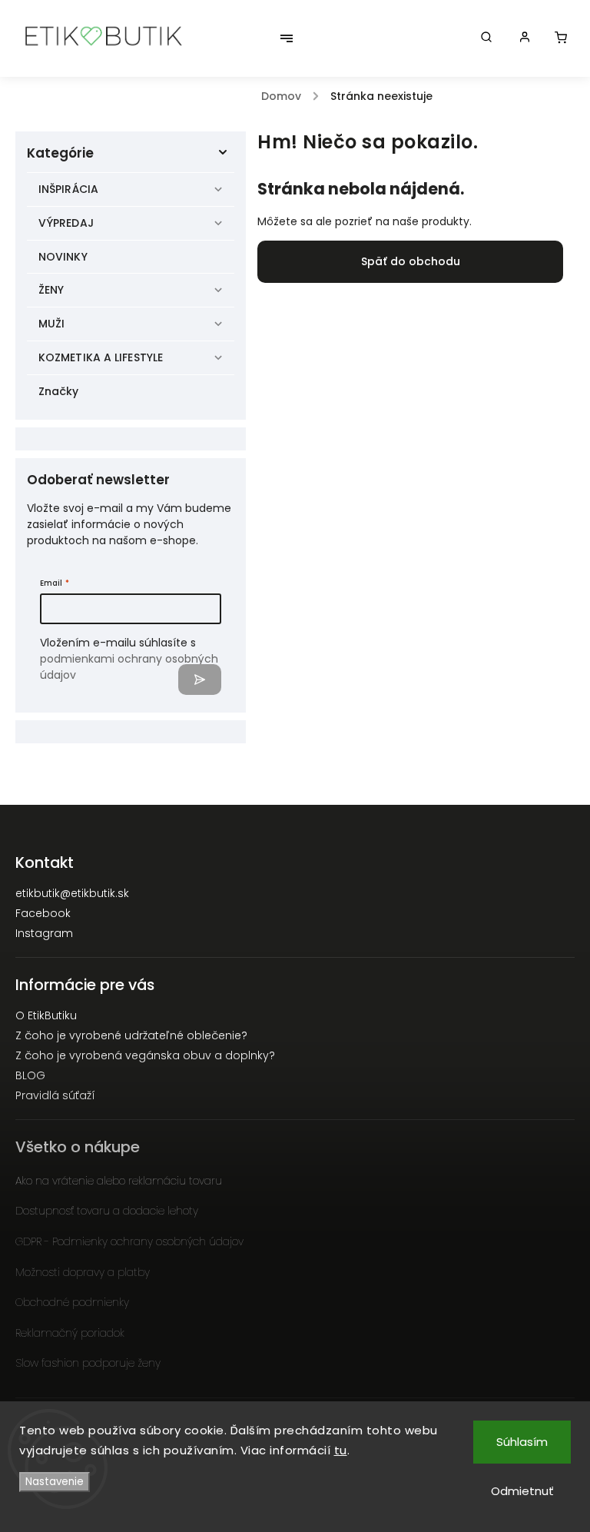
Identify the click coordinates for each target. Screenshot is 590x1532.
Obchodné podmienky (72, 1302)
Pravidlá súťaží (55, 1095)
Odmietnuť (522, 1491)
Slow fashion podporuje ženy (88, 1363)
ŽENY (51, 289)
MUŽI (51, 323)
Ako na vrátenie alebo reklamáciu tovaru (118, 1180)
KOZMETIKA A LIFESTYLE (100, 357)
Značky (58, 391)
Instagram (44, 933)
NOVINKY (63, 256)
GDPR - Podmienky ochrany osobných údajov (129, 1241)
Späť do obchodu (410, 261)
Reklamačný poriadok (69, 1333)
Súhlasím (522, 1442)
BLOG (30, 1075)
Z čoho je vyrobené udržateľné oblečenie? (131, 1035)
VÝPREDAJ (66, 223)
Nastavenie (54, 1481)
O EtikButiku (46, 1015)
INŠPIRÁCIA (68, 189)
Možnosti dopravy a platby (82, 1272)
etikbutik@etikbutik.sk (72, 893)
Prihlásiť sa (199, 679)
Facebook (43, 913)
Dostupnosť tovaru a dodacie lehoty (106, 1210)
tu (340, 1450)
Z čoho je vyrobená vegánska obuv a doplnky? (145, 1055)
